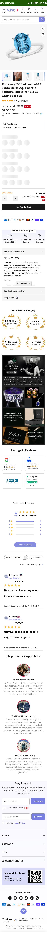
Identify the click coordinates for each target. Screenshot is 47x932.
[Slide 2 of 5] (17, 76)
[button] (3, 116)
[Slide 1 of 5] (6, 76)
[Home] (13, 10)
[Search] (42, 19)
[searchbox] (13, 557)
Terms (16, 823)
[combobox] (20, 19)
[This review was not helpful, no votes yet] (36, 606)
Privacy (22, 823)
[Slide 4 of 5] (38, 76)
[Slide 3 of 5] (27, 76)
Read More (22, 283)
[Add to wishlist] (42, 34)
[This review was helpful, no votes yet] (31, 606)
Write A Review (25, 545)
